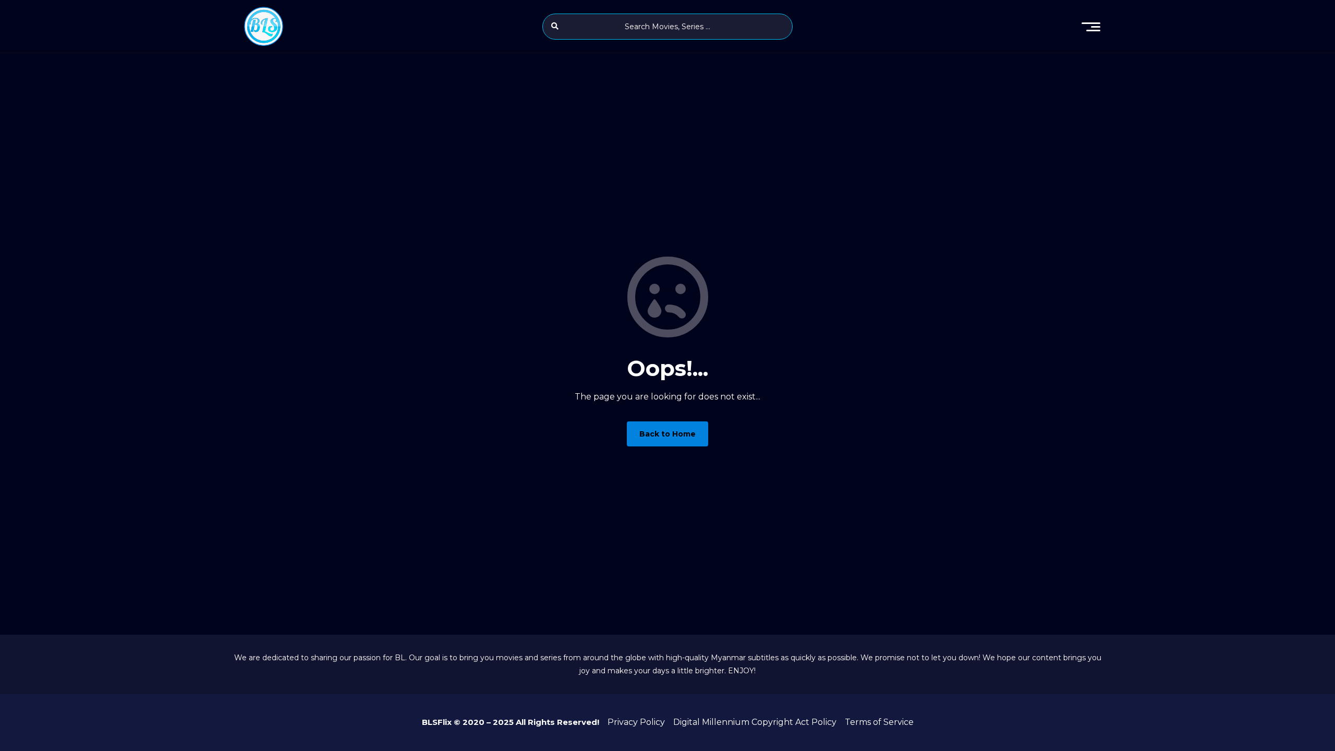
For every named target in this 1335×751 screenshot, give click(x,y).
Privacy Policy (636, 722)
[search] (554, 26)
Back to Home (667, 434)
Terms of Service (879, 722)
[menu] (1090, 26)
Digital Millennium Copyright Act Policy (754, 722)
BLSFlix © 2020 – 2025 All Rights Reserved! (510, 722)
